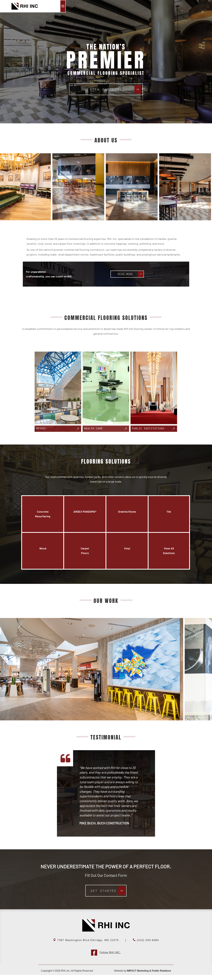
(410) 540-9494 (148, 940)
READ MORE (125, 274)
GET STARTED (103, 891)
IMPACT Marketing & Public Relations (149, 970)
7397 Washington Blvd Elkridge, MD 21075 (88, 940)
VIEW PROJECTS (106, 89)
